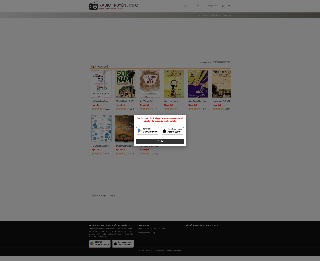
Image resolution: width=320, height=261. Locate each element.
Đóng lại (160, 141)
